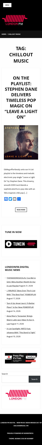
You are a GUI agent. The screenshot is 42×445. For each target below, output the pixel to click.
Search (5, 374)
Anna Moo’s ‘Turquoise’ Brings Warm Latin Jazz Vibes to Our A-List (20, 320)
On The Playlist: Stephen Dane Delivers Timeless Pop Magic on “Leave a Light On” (21, 97)
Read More (22, 210)
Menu (7, 5)
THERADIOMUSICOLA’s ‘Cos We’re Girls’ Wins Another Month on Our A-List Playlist (21, 282)
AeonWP (30, 438)
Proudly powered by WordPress (20, 433)
